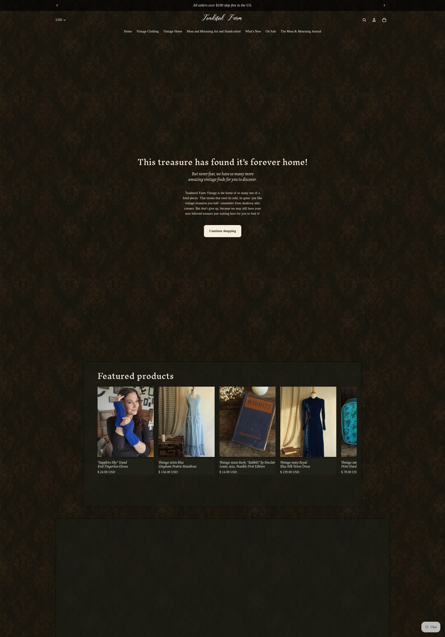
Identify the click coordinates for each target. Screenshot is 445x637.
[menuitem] (128, 31)
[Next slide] (384, 5)
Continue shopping (222, 231)
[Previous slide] (57, 5)
